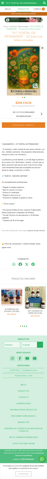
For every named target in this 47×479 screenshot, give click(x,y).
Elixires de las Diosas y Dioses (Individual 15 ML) (12, 310)
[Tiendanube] (23, 460)
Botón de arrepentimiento (23, 455)
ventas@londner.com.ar (29, 370)
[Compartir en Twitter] (26, 264)
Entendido (23, 474)
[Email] (34, 358)
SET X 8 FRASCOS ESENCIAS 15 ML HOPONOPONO (35, 312)
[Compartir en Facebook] (20, 264)
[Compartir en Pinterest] (33, 264)
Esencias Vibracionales (19, 27)
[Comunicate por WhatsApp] (42, 459)
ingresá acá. (40, 453)
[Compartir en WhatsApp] (14, 264)
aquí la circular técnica (36, 230)
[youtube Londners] (27, 358)
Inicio (6, 27)
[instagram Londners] (12, 358)
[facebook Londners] (20, 358)
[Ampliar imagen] (42, 48)
